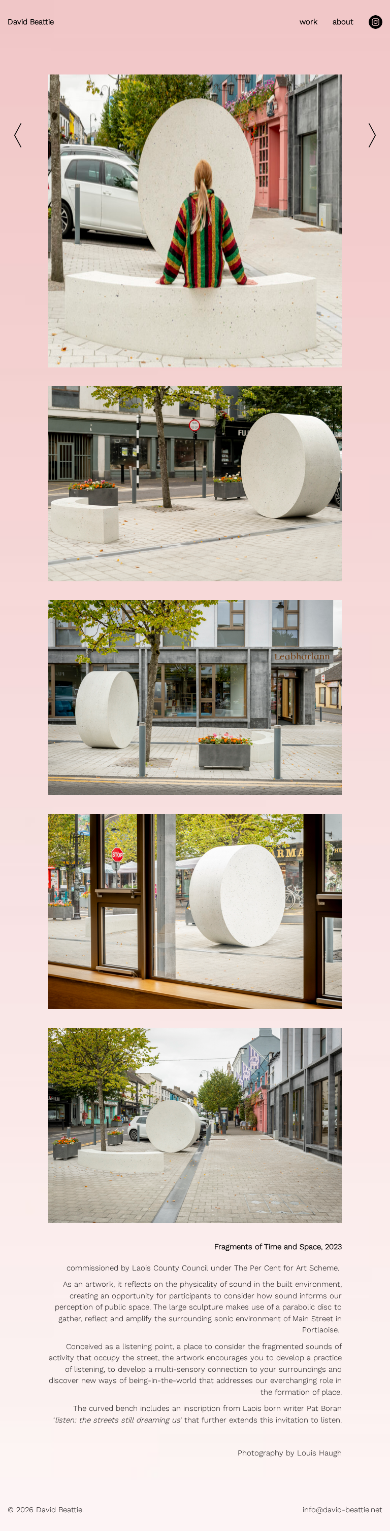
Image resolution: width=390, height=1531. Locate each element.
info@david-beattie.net (342, 1509)
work (308, 22)
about (343, 22)
